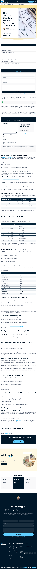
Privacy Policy (24, 567)
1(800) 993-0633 (28, 544)
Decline (29, 567)
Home (2, 4)
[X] (35, 553)
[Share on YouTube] (7, 35)
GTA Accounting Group (20, 420)
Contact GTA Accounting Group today (23, 423)
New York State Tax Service (14, 548)
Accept (34, 567)
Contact (12, 1)
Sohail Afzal (7, 28)
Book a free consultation (18, 441)
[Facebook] (27, 553)
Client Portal (19, 1)
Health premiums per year (13, 135)
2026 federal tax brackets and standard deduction (11, 179)
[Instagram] (25, 553)
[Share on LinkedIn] (9, 35)
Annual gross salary (5, 123)
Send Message (18, 91)
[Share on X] (5, 35)
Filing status (4, 127)
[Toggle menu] (35, 1)
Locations (10, 552)
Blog (15, 1)
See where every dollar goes (22, 133)
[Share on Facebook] (4, 35)
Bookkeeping (18, 545)
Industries (10, 554)
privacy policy (23, 93)
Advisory (10, 555)
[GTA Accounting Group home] (5, 1)
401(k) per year (5, 134)
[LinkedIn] (32, 553)
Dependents (4, 139)
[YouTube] (30, 553)
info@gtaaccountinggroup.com (30, 547)
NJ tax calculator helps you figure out (7, 157)
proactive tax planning (8, 433)
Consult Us (31, 1)
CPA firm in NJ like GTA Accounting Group (16, 326)
